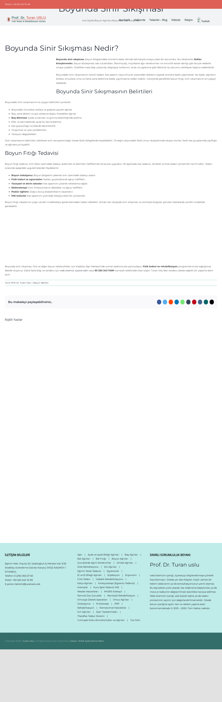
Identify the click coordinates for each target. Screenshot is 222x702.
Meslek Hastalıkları (87, 591)
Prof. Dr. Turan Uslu (21, 282)
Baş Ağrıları (131, 554)
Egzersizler (113, 571)
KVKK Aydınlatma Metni (91, 641)
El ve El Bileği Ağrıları (89, 575)
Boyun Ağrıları (41, 282)
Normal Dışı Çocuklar (89, 595)
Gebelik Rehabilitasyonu (109, 579)
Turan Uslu (28, 641)
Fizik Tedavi (83, 579)
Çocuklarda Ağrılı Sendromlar (94, 562)
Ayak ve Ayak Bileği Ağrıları (103, 554)
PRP (116, 603)
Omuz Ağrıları (121, 599)
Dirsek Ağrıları (125, 562)
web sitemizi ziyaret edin (74, 270)
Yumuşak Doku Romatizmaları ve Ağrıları (101, 620)
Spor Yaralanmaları (107, 611)
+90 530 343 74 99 (22, 580)
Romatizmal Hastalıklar (113, 607)
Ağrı (79, 554)
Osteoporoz (84, 603)
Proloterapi (102, 603)
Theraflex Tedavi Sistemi (90, 616)
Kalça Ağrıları (85, 583)
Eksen (74, 641)
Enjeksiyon (113, 575)
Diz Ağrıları (110, 566)
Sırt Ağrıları (84, 611)
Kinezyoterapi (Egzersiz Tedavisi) (116, 583)
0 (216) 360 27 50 (23, 575)
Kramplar (82, 587)
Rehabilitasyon (85, 607)
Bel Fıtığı (101, 558)
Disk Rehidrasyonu (87, 566)
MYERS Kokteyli (113, 591)
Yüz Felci (135, 620)
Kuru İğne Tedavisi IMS (106, 587)
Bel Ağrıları (83, 558)
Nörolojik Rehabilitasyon (121, 595)
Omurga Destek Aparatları (92, 599)
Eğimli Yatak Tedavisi (89, 571)
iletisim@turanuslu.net (27, 584)
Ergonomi (131, 575)
